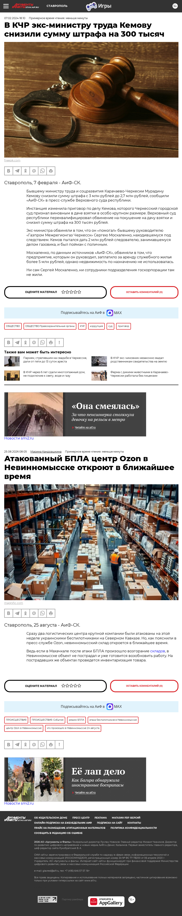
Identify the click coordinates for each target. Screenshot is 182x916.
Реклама (101, 817)
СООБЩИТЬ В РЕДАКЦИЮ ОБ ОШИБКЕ (58, 833)
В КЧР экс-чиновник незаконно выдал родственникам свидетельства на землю (139, 359)
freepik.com (12, 160)
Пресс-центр (80, 817)
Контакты (134, 822)
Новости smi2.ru (19, 438)
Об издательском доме (50, 817)
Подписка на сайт (109, 822)
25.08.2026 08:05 (15, 451)
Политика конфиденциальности (134, 828)
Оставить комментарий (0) (144, 292)
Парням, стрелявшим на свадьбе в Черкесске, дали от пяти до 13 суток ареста (55, 359)
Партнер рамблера (72, 899)
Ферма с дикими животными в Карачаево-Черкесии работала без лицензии (140, 373)
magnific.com (13, 603)
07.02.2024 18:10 (14, 18)
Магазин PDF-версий (126, 817)
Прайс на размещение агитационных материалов (69, 828)
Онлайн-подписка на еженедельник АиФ (63, 822)
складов (157, 651)
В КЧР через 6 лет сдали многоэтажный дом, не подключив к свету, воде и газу (54, 373)
